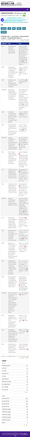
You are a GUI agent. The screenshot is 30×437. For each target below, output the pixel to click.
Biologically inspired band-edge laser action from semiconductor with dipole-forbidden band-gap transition (12, 321)
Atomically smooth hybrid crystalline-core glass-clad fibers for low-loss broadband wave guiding (12, 116)
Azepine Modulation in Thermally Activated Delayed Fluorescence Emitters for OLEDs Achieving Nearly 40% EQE (12, 143)
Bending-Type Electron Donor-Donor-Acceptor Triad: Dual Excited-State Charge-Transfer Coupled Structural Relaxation (12, 267)
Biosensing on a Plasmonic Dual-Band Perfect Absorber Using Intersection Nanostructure (12, 348)
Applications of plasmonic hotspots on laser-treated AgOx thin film (12, 49)
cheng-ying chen (6, 365)
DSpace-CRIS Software (7, 433)
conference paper (6, 409)
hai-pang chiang (6, 384)
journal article (5, 398)
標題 (9, 43)
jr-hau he (4, 368)
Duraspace (21, 433)
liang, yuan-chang (6, 381)
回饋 (15, 435)
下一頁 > (27, 41)
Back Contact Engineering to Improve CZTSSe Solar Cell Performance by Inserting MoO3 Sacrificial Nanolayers (12, 157)
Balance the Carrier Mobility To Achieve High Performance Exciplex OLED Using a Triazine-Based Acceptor (13, 222)
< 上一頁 (21, 41)
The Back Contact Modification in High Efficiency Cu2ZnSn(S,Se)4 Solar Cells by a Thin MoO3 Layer (12, 173)
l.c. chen (4, 376)
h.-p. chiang (5, 387)
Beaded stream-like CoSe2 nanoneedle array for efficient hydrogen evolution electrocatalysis (12, 235)
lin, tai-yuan (5, 389)
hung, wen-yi (5, 373)
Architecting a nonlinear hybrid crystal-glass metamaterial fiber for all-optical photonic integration (13, 72)
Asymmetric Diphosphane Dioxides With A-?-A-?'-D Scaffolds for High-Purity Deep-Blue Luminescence (12, 94)
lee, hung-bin (5, 379)
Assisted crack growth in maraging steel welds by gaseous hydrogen (12, 83)
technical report (6, 420)
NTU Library (20, 434)
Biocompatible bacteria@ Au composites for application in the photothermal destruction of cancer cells (12, 281)
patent (3, 422)
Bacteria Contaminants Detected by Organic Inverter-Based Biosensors (13, 201)
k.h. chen (4, 371)
